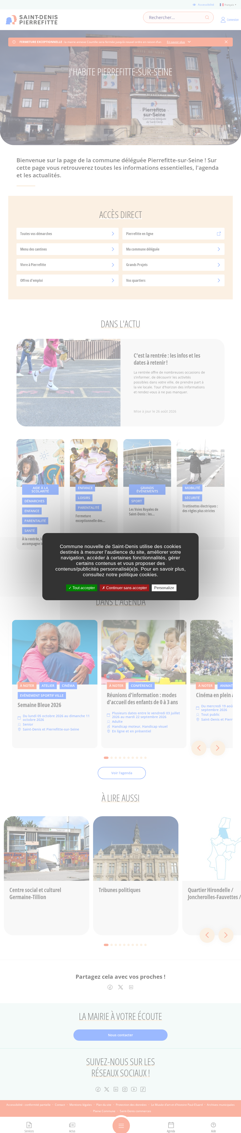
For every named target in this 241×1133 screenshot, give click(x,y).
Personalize (164, 588)
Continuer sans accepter (126, 588)
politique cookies (138, 574)
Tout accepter (83, 588)
